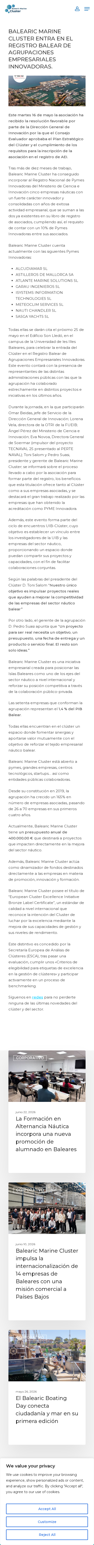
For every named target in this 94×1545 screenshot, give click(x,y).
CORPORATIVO (30, 1058)
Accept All (47, 1509)
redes (37, 997)
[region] (47, 1501)
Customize (47, 1522)
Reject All (47, 1535)
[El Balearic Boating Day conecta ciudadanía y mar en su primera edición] (47, 1387)
